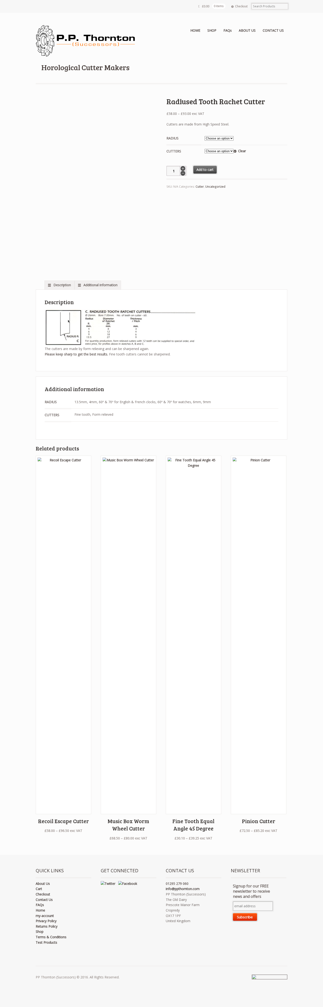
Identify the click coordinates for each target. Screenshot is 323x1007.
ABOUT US (247, 30)
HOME (195, 30)
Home (40, 910)
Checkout (241, 6)
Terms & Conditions (51, 937)
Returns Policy (46, 926)
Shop (40, 931)
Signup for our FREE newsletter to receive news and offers (251, 891)
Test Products (46, 942)
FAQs (227, 30)
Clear (242, 151)
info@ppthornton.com (183, 888)
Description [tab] (61, 285)
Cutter (200, 187)
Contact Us (44, 899)
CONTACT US (273, 30)
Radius (172, 138)
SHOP (211, 30)
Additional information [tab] (100, 285)
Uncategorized (215, 187)
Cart (39, 888)
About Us (43, 883)
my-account (45, 915)
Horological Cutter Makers (85, 67)
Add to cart (205, 169)
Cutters (173, 151)
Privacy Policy (46, 921)
